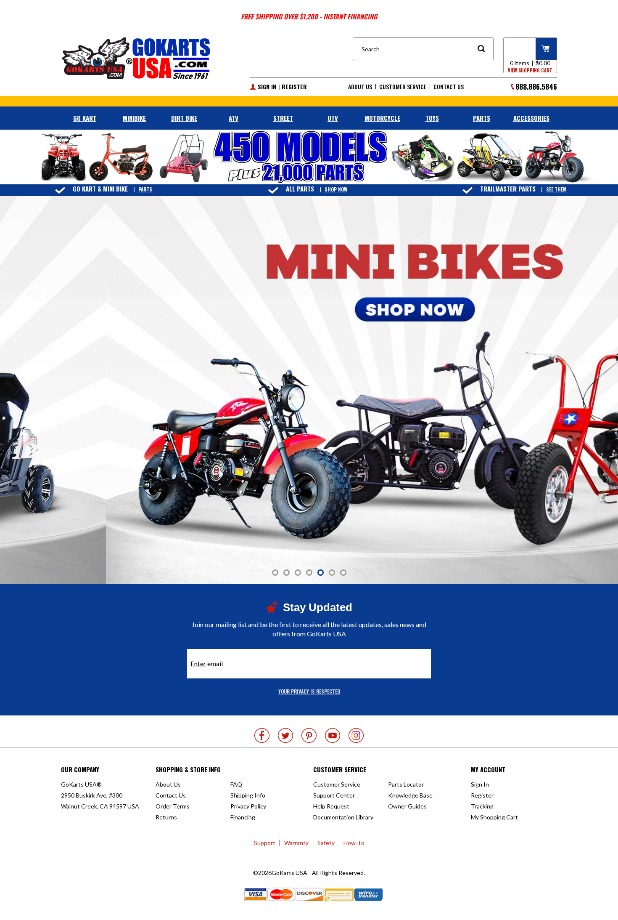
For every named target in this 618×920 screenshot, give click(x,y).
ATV (233, 117)
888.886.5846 (536, 86)
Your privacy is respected (309, 691)
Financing (242, 817)
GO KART (84, 117)
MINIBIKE (134, 117)
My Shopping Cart (494, 817)
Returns (166, 817)
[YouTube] (332, 735)
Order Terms (173, 806)
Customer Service (402, 86)
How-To (353, 842)
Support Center (334, 795)
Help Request (331, 806)
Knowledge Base (410, 795)
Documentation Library (343, 817)
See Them (556, 189)
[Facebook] (261, 735)
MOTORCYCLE (382, 117)
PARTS (481, 117)
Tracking (482, 806)
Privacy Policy (248, 806)
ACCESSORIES (531, 117)
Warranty (296, 842)
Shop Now (336, 189)
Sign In (267, 86)
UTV (332, 117)
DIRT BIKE (184, 117)
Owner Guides (407, 806)
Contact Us (448, 86)
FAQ (236, 784)
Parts (145, 189)
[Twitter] (285, 735)
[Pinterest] (309, 735)
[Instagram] (356, 735)
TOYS (432, 117)
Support (264, 842)
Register (294, 86)
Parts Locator (406, 784)
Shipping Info (247, 795)
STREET (283, 117)
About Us (360, 86)
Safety (326, 842)
